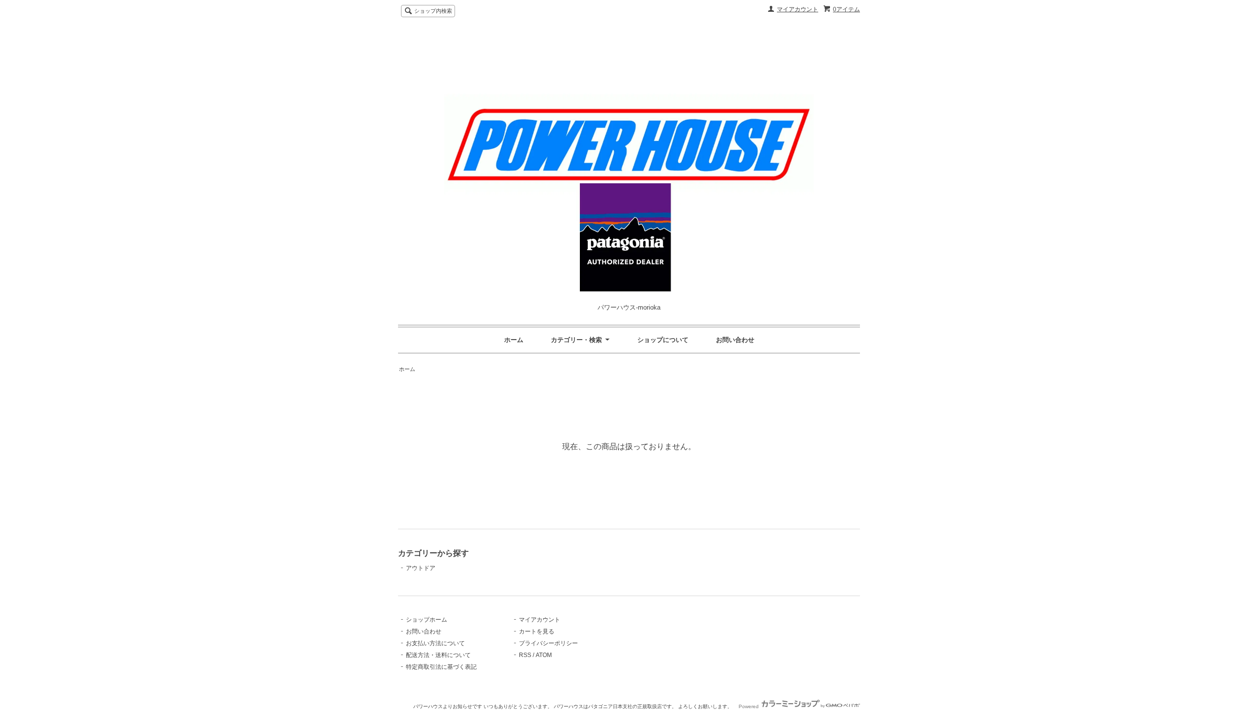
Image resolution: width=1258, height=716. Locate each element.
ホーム (513, 340)
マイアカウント (797, 9)
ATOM (544, 655)
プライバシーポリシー (548, 643)
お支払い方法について (435, 643)
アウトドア (420, 568)
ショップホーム (426, 619)
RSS (525, 655)
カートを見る (536, 631)
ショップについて (662, 340)
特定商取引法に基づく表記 (441, 666)
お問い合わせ (735, 340)
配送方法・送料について (438, 655)
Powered (749, 706)
